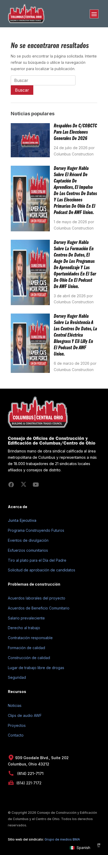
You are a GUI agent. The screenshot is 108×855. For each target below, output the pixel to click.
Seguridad (17, 677)
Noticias (14, 705)
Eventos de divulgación (28, 540)
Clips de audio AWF (25, 715)
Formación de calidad (26, 647)
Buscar (22, 90)
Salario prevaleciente (26, 618)
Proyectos (17, 725)
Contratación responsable (30, 637)
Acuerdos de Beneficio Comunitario (38, 608)
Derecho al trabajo (24, 627)
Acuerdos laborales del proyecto (36, 598)
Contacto (16, 735)
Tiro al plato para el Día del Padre (37, 560)
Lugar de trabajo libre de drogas (36, 667)
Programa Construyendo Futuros (36, 530)
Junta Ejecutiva (22, 520)
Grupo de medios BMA (62, 839)
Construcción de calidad (29, 657)
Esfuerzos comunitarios (28, 550)
